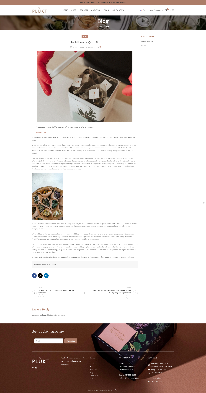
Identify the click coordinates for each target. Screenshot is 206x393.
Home (99, 26)
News (107, 26)
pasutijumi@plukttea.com (117, 2)
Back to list (84, 292)
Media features (147, 41)
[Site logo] (39, 10)
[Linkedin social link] (46, 275)
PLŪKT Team (78, 47)
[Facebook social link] (34, 275)
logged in (46, 315)
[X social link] (40, 275)
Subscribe (71, 341)
